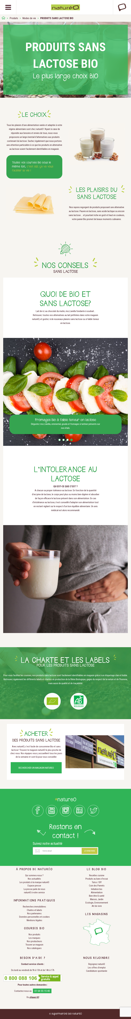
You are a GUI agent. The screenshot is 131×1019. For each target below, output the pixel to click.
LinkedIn (79, 811)
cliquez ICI (34, 997)
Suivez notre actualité (47, 844)
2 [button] (63, 440)
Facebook (38, 811)
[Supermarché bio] (3, 18)
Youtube (52, 811)
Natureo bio (65, 7)
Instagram (65, 811)
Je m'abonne (89, 851)
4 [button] (71, 440)
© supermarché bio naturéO (65, 1014)
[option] (65, 392)
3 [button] (67, 440)
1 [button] (59, 440)
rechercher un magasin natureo (36, 768)
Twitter (93, 811)
